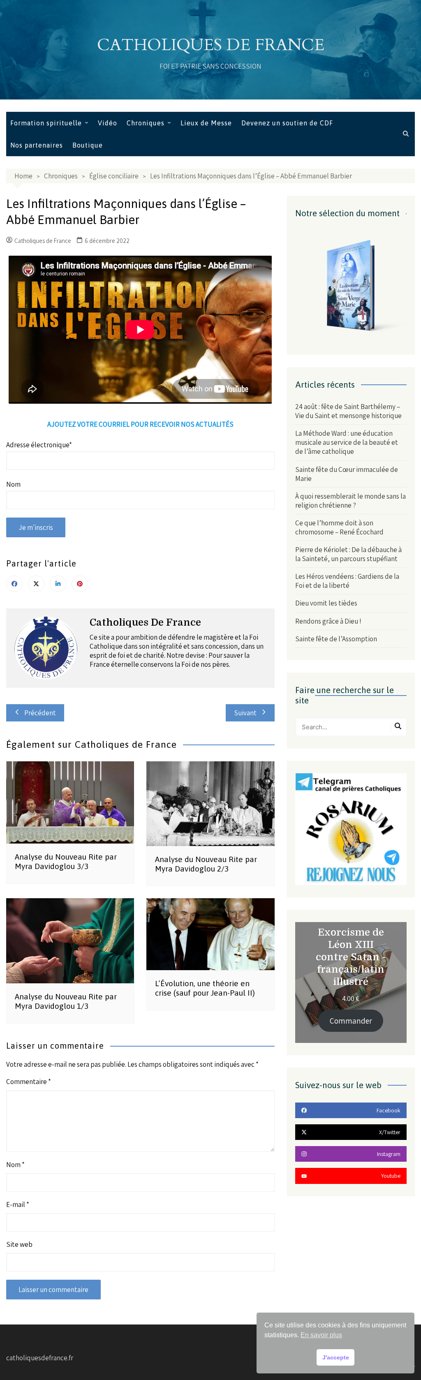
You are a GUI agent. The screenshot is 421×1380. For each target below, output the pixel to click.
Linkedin (58, 584)
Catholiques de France (210, 45)
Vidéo (107, 123)
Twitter (36, 584)
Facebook (14, 584)
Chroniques (145, 123)
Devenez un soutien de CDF (287, 123)
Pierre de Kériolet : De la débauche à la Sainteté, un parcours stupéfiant (348, 554)
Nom (15, 1164)
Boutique (87, 145)
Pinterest (80, 584)
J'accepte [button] (335, 1357)
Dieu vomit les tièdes (326, 603)
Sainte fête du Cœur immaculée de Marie (346, 474)
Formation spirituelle (46, 123)
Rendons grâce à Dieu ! (328, 621)
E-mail (17, 1204)
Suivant (245, 712)
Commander (351, 1020)
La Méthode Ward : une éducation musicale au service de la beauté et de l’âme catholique (346, 442)
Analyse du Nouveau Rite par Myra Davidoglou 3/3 (66, 861)
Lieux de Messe (206, 123)
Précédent (40, 712)
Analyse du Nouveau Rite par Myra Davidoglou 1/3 (66, 1001)
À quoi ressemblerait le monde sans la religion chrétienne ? (350, 501)
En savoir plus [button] (321, 1334)
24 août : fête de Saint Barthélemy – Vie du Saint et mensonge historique (348, 411)
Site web (19, 1244)
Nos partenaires (36, 145)
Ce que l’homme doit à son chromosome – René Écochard (339, 527)
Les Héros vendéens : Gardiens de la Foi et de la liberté (347, 581)
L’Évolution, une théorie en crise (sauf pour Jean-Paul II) (205, 988)
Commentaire (28, 1081)
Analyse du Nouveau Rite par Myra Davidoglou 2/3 (206, 864)
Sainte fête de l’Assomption (336, 638)
